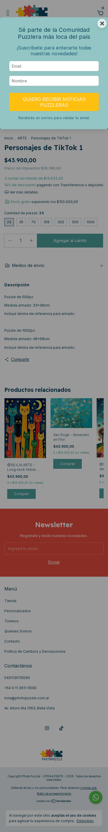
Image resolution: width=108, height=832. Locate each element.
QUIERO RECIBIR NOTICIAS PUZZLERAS (54, 102)
